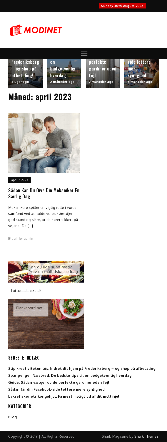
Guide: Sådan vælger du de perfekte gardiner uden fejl (102, 62)
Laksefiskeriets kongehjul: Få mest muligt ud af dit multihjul (64, 396)
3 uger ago (20, 82)
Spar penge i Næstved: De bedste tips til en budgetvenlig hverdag (70, 375)
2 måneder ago (62, 82)
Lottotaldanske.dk (26, 290)
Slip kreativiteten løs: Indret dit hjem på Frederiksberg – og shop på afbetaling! (82, 368)
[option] (25, 73)
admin (28, 238)
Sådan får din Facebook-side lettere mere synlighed (141, 62)
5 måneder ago (140, 82)
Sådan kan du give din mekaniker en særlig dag (43, 193)
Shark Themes (146, 436)
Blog (12, 238)
